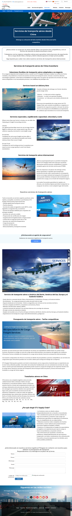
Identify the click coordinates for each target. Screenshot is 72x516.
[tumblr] (34, 497)
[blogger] (40, 497)
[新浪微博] (37, 497)
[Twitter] (31, 497)
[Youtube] (43, 497)
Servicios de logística (32, 508)
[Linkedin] (28, 497)
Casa (17, 508)
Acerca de (41, 508)
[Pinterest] (47, 497)
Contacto (53, 508)
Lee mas (36, 241)
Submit (19, 478)
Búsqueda (62, 1)
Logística (22, 508)
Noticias (47, 508)
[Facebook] (25, 497)
